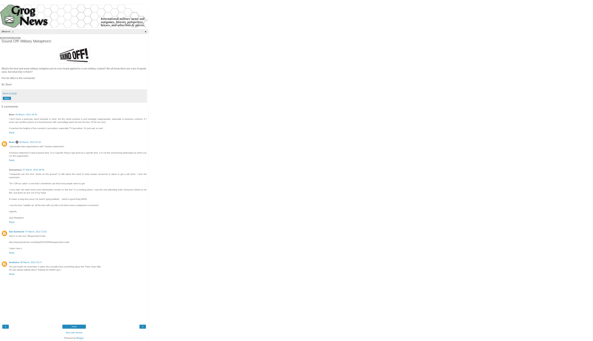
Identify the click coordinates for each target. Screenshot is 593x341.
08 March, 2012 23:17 (31, 262)
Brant (12, 142)
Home (74, 327)
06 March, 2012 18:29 (26, 114)
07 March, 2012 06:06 (33, 169)
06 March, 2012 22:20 (30, 142)
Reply (12, 132)
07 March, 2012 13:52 (36, 231)
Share (6, 98)
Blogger (80, 338)
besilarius (14, 262)
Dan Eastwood (16, 231)
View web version (74, 332)
